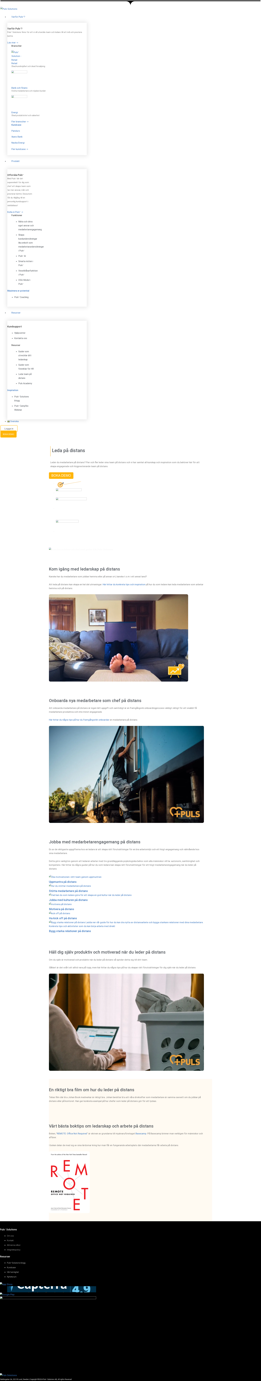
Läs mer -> (12, 42)
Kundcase (16, 125)
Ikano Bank (16, 136)
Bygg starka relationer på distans (70, 931)
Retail (14, 63)
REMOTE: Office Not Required (72, 1133)
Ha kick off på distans (63, 918)
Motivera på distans (61, 909)
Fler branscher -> (20, 121)
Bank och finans (19, 87)
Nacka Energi (18, 142)
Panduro (15, 130)
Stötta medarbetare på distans (68, 891)
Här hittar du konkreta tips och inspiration (124, 584)
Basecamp (141, 1133)
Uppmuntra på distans (63, 881)
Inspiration (12, 390)
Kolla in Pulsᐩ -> (15, 212)
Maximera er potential (18, 290)
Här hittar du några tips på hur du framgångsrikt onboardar (79, 719)
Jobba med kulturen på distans (68, 900)
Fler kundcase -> (19, 149)
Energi (14, 112)
